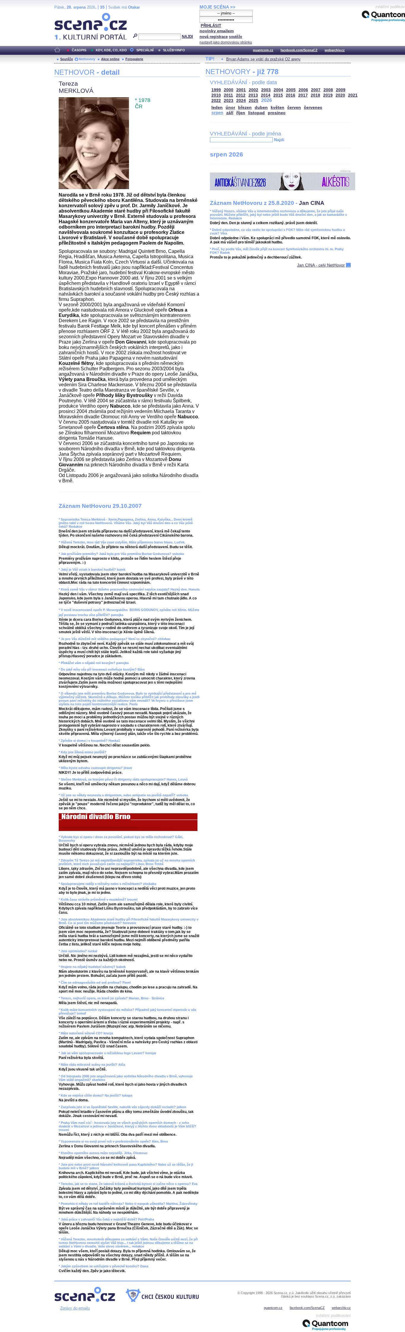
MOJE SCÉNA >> (217, 6)
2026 (266, 100)
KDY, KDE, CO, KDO (111, 50)
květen (277, 107)
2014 (265, 95)
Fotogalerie (134, 59)
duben (261, 107)
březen (245, 107)
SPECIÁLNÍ (145, 50)
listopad (256, 113)
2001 (241, 90)
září (229, 113)
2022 (216, 100)
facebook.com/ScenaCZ (299, 50)
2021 (353, 95)
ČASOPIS (79, 50)
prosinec (277, 113)
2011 (228, 95)
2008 (328, 90)
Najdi (279, 139)
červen (294, 107)
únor (230, 107)
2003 (266, 90)
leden (217, 107)
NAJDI (187, 36)
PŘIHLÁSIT (211, 25)
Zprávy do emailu (75, 1308)
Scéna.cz (64, 15)
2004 (278, 90)
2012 (240, 95)
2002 (253, 90)
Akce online (110, 59)
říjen (240, 113)
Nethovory (87, 59)
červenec (313, 107)
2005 (291, 90)
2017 (303, 95)
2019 (328, 95)
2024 (241, 100)
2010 (216, 95)
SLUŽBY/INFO (174, 50)
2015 (278, 95)
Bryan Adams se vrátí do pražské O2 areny (263, 59)
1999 (216, 90)
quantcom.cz (263, 50)
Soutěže (66, 59)
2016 (290, 95)
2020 (340, 95)
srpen (217, 112)
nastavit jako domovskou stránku (226, 42)
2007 (316, 90)
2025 (253, 100)
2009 (340, 90)
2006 (303, 90)
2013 (253, 95)
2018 (315, 95)
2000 (228, 90)
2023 (228, 100)
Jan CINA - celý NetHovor (321, 265)
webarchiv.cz (335, 50)
